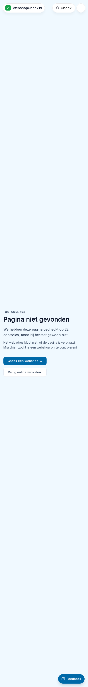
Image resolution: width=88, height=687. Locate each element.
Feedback (74, 679)
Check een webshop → (25, 361)
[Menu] (80, 7)
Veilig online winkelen (24, 372)
